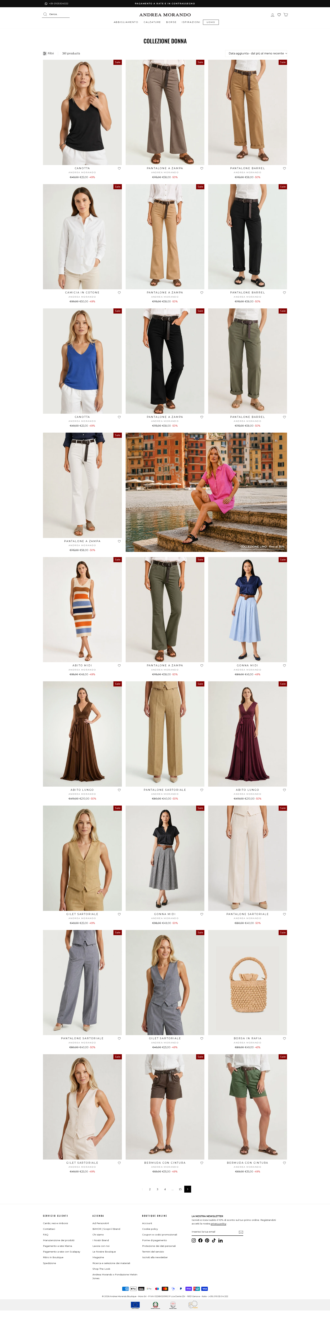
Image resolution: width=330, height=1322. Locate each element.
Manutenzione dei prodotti (58, 1240)
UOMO (211, 22)
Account (147, 1223)
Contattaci (49, 1229)
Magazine (98, 1257)
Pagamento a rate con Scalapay (61, 1251)
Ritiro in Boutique (53, 1257)
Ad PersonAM (100, 1223)
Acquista (82, 160)
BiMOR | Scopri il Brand (106, 1229)
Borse (171, 22)
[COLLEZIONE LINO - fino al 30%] (206, 551)
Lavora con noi (100, 1246)
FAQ (45, 1234)
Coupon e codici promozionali (159, 1234)
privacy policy (218, 1223)
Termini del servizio (153, 1251)
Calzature (152, 22)
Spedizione (49, 1263)
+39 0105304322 (58, 3)
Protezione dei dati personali (159, 1246)
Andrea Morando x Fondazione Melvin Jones (114, 1276)
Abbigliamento (126, 22)
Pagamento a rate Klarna (57, 1246)
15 (180, 1189)
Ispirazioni (191, 22)
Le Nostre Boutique (104, 1251)
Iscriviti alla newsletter (155, 1257)
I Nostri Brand (100, 1240)
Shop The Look (101, 1268)
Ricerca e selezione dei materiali (111, 1263)
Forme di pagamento (154, 1240)
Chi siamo (98, 1234)
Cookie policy (150, 1229)
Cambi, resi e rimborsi (55, 1223)
